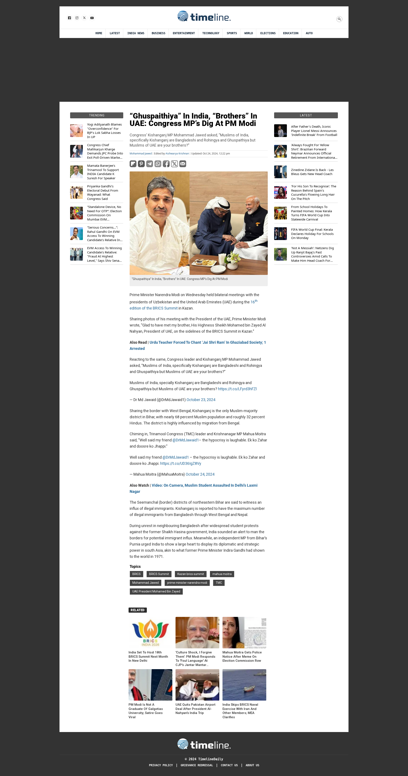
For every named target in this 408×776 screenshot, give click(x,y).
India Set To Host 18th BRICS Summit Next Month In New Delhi (148, 656)
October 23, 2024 (201, 399)
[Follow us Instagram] (76, 18)
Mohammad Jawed (141, 153)
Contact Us (229, 765)
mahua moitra (222, 574)
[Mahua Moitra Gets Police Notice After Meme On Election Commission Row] (244, 633)
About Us (252, 765)
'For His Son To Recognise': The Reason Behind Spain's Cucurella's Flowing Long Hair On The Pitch (313, 192)
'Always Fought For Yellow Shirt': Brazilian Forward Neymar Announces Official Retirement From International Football (313, 151)
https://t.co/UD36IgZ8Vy (180, 463)
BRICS (136, 574)
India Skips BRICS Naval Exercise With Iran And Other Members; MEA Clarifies (240, 711)
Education (290, 33)
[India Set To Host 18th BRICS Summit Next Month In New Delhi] (150, 633)
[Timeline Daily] (204, 16)
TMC (219, 582)
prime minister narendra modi (187, 582)
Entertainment (184, 33)
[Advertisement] (204, 70)
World (248, 33)
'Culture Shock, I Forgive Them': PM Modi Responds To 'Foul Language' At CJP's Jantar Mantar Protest (195, 658)
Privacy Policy (161, 765)
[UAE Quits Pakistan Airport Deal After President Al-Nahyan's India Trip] (197, 685)
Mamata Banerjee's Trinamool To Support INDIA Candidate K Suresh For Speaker (103, 172)
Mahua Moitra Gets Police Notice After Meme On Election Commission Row (242, 656)
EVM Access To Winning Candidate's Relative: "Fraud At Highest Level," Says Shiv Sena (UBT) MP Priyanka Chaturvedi (104, 254)
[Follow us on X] (84, 18)
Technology (210, 33)
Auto (309, 33)
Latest (115, 33)
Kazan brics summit (190, 574)
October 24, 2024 (200, 474)
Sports (232, 33)
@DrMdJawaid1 (186, 440)
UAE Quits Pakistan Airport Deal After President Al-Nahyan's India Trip (195, 709)
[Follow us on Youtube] (91, 18)
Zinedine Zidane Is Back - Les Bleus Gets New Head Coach (312, 172)
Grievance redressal (197, 765)
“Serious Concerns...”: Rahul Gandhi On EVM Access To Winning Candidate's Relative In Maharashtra (103, 233)
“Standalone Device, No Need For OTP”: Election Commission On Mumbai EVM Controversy (104, 213)
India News (135, 33)
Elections (268, 33)
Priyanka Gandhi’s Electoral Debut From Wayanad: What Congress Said (102, 192)
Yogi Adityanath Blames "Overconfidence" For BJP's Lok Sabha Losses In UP (104, 130)
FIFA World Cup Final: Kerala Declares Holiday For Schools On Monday (312, 234)
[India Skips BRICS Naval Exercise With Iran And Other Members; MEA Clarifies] (244, 685)
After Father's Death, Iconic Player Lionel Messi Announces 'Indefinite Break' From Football (314, 130)
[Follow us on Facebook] (69, 18)
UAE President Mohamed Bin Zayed (156, 591)
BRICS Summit (159, 574)
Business (158, 33)
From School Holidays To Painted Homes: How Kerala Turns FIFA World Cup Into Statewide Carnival (311, 213)
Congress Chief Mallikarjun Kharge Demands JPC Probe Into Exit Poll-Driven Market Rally (105, 151)
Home (98, 33)
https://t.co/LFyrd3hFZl (237, 389)
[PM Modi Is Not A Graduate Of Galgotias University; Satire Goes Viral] (150, 685)
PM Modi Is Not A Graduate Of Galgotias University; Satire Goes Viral (146, 711)
